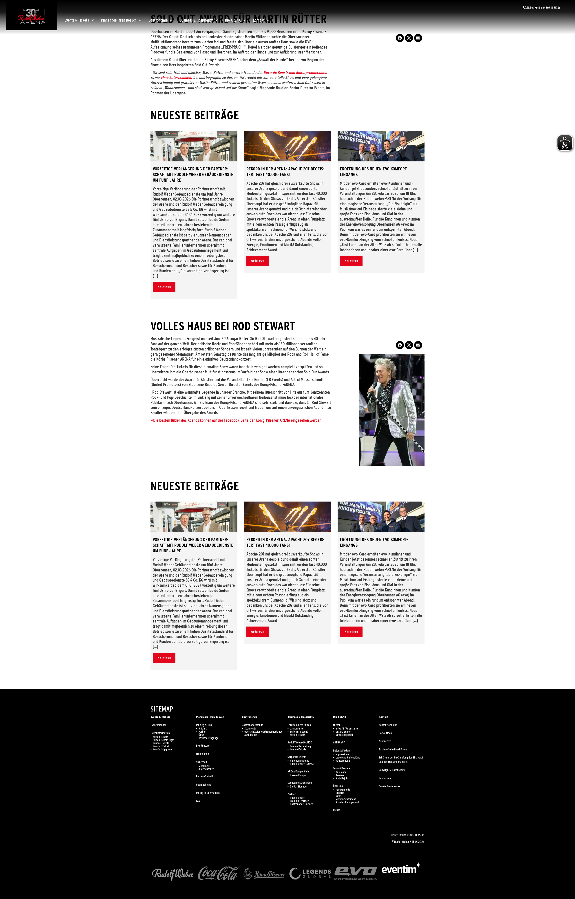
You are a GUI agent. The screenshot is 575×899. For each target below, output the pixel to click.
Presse (336, 810)
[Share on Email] (418, 38)
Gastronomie (158, 20)
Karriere (340, 775)
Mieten (337, 725)
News (338, 796)
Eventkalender (158, 725)
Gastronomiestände (252, 725)
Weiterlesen (164, 287)
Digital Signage (298, 786)
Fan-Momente (343, 789)
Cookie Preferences (389, 786)
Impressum (385, 778)
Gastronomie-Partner (301, 804)
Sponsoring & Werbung (300, 782)
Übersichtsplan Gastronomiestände (263, 731)
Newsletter (385, 741)
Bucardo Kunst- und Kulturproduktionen (295, 72)
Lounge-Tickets (161, 743)
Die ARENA (233, 20)
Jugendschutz (206, 769)
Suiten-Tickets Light (163, 740)
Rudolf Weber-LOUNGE (300, 742)
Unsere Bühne (343, 731)
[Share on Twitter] (409, 38)
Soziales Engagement (347, 802)
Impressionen (343, 754)
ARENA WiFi (339, 742)
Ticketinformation (160, 733)
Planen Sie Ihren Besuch (119, 20)
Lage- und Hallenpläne (348, 757)
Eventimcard (203, 745)
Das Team (341, 772)
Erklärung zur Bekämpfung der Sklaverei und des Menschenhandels (401, 759)
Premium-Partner (299, 801)
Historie (340, 792)
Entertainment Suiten (299, 725)
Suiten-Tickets (160, 736)
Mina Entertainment (176, 77)
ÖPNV (201, 734)
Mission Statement (346, 799)
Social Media (386, 733)
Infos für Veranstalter (347, 728)
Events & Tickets (77, 20)
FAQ (198, 801)
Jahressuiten (297, 728)
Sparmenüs (250, 728)
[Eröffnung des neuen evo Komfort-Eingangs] (381, 146)
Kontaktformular (388, 725)
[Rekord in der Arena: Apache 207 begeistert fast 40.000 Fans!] (287, 146)
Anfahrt (203, 728)
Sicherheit (201, 762)
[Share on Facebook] (400, 38)
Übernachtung (203, 784)
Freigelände (202, 753)
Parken (202, 731)
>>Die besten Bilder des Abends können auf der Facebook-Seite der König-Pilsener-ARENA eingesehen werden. (236, 420)
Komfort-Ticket (161, 746)
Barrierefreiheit (204, 776)
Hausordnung (343, 760)
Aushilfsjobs (250, 734)
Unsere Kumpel (298, 775)
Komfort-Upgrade (162, 749)
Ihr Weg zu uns (204, 725)
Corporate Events (297, 756)
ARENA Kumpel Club (298, 771)
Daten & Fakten (341, 750)
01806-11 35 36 (416, 835)
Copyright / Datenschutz (392, 770)
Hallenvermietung (299, 760)
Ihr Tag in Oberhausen (208, 792)
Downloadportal (344, 734)
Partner (292, 794)
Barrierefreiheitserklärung (393, 749)
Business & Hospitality (196, 20)
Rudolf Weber (297, 797)
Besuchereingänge (209, 738)
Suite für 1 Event (299, 731)
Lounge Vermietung (300, 746)
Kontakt (259, 20)
